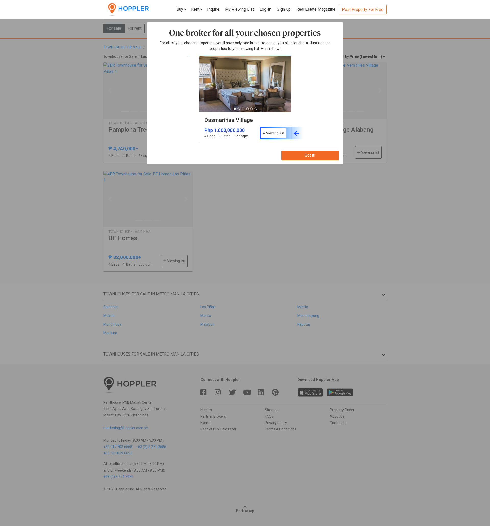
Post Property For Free (362, 9)
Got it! (310, 155)
